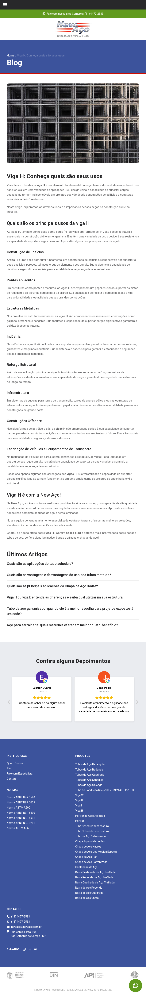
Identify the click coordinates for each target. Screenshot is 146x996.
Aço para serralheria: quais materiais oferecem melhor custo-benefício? (62, 625)
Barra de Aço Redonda (88, 887)
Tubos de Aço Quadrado (89, 774)
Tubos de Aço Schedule (89, 779)
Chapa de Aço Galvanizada (91, 861)
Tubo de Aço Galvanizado (90, 836)
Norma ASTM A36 (18, 828)
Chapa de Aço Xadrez (88, 846)
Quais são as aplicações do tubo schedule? (40, 564)
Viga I (78, 805)
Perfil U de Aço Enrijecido (90, 815)
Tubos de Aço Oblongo (88, 784)
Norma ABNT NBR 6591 (21, 817)
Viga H (79, 810)
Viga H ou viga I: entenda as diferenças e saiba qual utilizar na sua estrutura (65, 597)
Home (10, 55)
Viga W (79, 795)
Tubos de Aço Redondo (89, 769)
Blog (9, 768)
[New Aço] (73, 28)
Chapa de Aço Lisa (86, 856)
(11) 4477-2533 (20, 916)
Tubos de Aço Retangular (90, 764)
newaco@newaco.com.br (26, 926)
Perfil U (79, 820)
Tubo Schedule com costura (92, 831)
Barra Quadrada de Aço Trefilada (95, 882)
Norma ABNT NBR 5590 (21, 812)
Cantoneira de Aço (86, 867)
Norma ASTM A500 (18, 807)
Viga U (79, 800)
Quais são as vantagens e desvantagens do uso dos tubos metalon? (59, 575)
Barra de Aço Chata (87, 897)
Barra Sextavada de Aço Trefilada (95, 872)
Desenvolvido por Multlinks (96, 990)
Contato (12, 778)
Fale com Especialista (20, 773)
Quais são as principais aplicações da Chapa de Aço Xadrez (52, 586)
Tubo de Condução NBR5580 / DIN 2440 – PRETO (104, 790)
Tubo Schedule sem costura (92, 826)
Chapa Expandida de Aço (90, 841)
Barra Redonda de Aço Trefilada (94, 877)
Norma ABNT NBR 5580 (21, 797)
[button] (137, 703)
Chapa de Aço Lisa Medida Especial (96, 851)
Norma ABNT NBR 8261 (21, 823)
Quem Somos (15, 763)
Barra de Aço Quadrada (89, 892)
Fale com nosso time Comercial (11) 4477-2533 (74, 13)
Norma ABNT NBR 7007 (21, 802)
